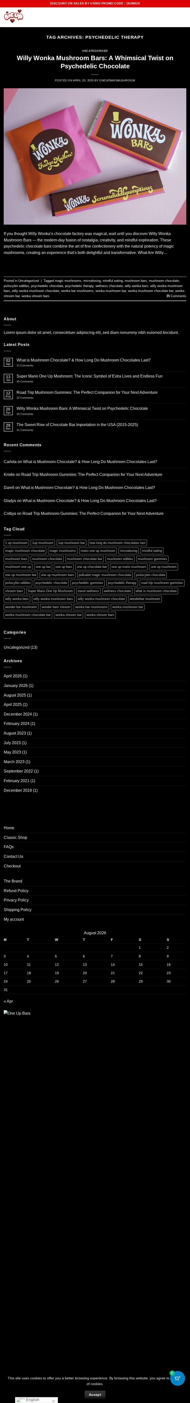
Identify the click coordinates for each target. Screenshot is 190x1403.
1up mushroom (42, 543)
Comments (176, 296)
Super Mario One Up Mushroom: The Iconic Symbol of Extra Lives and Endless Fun (90, 376)
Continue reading (95, 264)
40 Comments (32, 381)
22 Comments (32, 397)
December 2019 (18, 790)
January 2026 (16, 686)
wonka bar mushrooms (77, 291)
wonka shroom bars (35, 296)
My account (14, 919)
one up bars (63, 567)
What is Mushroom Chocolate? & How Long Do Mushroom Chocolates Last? (84, 360)
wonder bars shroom (56, 607)
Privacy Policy (16, 900)
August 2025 (15, 695)
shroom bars (14, 591)
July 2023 (12, 743)
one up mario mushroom (129, 567)
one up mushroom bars (57, 575)
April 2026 (13, 676)
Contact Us (13, 856)
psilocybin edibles (16, 286)
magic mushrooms (68, 281)
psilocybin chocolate (150, 575)
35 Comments (32, 414)
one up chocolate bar (92, 567)
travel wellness (88, 591)
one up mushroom (164, 567)
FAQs (9, 847)
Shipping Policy (17, 910)
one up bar (43, 567)
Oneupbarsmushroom (117, 80)
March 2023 (14, 762)
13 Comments (43, 365)
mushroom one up (18, 567)
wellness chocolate (109, 286)
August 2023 (15, 733)
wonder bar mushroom (21, 607)
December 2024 (18, 714)
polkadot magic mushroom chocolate (105, 575)
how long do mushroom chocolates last (117, 543)
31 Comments (32, 430)
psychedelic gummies (87, 583)
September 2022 (18, 771)
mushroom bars (136, 281)
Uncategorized (95, 50)
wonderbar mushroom (145, 599)
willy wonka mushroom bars (53, 599)
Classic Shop (15, 837)
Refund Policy (16, 891)
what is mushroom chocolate (156, 591)
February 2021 (16, 781)
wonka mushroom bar (110, 291)
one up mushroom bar (20, 575)
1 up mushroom (16, 543)
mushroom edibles (120, 559)
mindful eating (113, 281)
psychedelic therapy (79, 286)
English (32, 1400)
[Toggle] (183, 837)
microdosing (92, 281)
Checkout (12, 866)
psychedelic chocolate (47, 286)
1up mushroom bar (71, 543)
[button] (174, 17)
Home (9, 828)
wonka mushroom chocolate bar (150, 291)
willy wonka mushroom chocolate (35, 291)
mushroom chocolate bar (84, 559)
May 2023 (12, 752)
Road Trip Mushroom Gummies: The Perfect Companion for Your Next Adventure (87, 392)
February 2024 (16, 723)
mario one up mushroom (98, 551)
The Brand (13, 881)
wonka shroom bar (68, 615)
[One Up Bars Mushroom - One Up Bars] (29, 17)
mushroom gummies (152, 559)
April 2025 (13, 704)
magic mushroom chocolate (25, 551)
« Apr (8, 1001)
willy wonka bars (136, 286)
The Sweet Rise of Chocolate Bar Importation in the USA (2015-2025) (77, 425)
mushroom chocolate (164, 281)
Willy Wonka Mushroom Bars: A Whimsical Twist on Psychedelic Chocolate (82, 408)
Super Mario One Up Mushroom (50, 591)
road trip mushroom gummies (162, 583)
